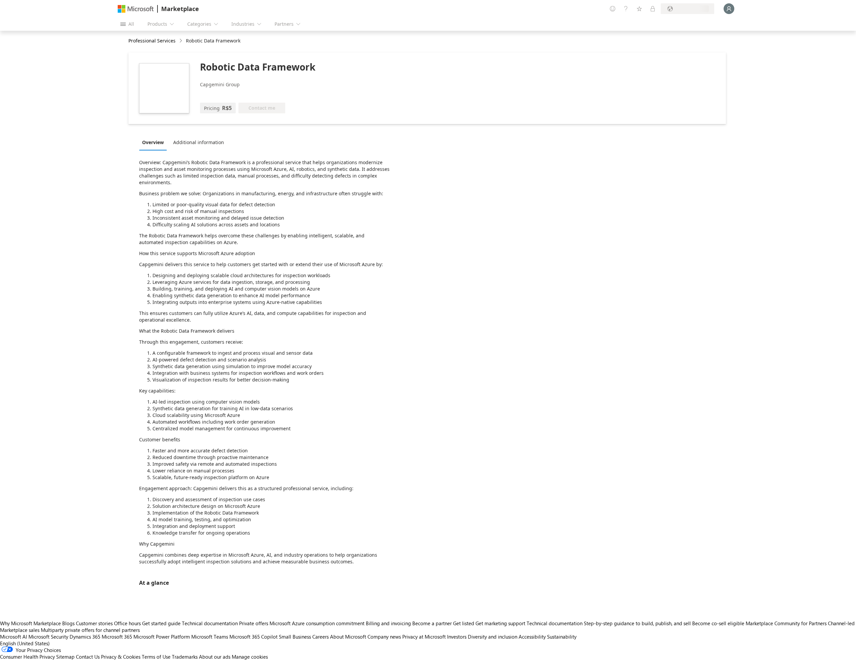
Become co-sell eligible (718, 623)
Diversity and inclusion (492, 636)
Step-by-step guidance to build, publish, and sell (637, 623)
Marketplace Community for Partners (786, 623)
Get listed (463, 623)
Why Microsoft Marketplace (30, 623)
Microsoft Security (48, 636)
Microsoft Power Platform (161, 636)
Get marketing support (500, 623)
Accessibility (532, 636)
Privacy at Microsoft (424, 636)
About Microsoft (348, 636)
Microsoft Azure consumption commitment (318, 623)
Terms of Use (156, 656)
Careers (320, 636)
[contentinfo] (181, 40)
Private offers (253, 623)
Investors (456, 636)
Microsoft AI (13, 636)
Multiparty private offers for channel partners (90, 630)
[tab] (154, 142)
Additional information (198, 142)
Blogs (68, 623)
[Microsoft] (136, 9)
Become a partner (432, 623)
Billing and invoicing (388, 623)
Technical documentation (210, 623)
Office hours (127, 623)
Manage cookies (250, 656)
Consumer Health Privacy (27, 656)
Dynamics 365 (85, 636)
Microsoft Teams (209, 636)
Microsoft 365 (117, 636)
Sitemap (65, 656)
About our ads (214, 656)
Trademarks (185, 656)
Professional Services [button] (152, 40)
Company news (384, 636)
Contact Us (88, 656)
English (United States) (25, 643)
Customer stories (94, 623)
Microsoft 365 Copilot (253, 636)
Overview (153, 142)
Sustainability (561, 636)
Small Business (295, 636)
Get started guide (161, 623)
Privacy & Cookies (120, 656)
